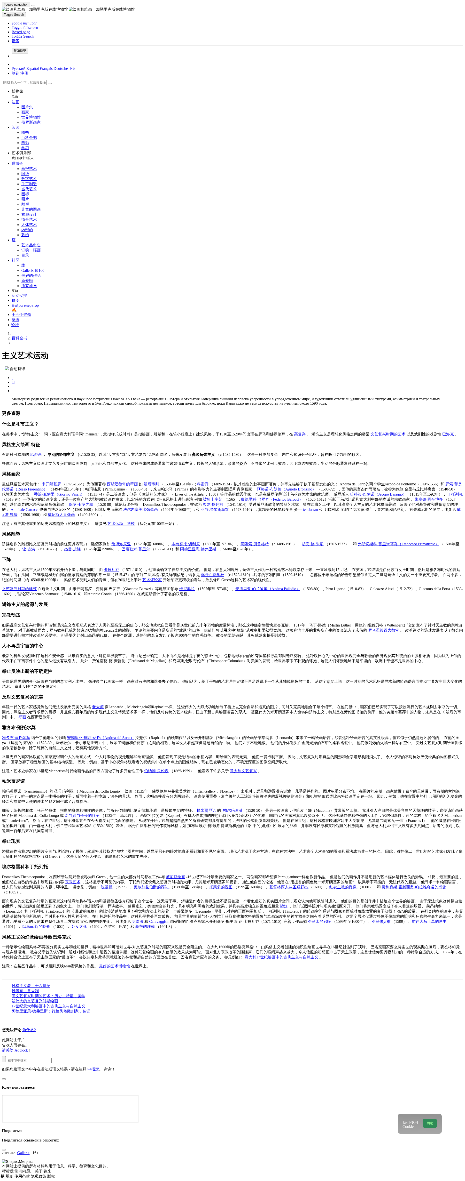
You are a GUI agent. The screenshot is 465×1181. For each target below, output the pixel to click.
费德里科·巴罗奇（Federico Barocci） (272, 499)
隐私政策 (39, 1176)
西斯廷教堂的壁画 (122, 484)
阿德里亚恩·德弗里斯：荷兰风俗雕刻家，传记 (51, 1011)
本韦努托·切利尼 (185, 544)
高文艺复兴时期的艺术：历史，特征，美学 (48, 996)
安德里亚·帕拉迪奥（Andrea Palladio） (267, 589)
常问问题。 (25, 1171)
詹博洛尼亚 (121, 544)
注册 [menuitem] (24, 73)
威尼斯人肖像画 (61, 515)
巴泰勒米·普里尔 (136, 549)
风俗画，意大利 (25, 991)
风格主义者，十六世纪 (31, 986)
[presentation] (237, 386)
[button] (24, 23)
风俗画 (36, 454)
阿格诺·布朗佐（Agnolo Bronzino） (286, 489)
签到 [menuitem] (15, 73)
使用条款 (22, 1176)
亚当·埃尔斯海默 (215, 509)
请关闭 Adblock (15, 1050)
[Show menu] (33, 5)
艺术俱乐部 (23, 155)
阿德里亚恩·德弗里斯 (198, 549)
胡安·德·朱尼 (313, 544)
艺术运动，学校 (121, 524)
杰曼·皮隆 (72, 549)
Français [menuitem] (46, 68)
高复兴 (300, 434)
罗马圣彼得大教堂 (383, 630)
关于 (39, 1171)
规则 (10, 1176)
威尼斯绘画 (175, 877)
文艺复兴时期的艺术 (388, 434)
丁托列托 (455, 494)
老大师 (98, 707)
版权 (51, 1176)
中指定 (93, 1069)
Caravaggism (159, 921)
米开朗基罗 (51, 484)
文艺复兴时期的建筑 (19, 589)
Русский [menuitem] (18, 68)
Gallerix (23, 1153)
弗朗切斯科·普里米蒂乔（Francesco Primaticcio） (398, 544)
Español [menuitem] (32, 68)
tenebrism (310, 509)
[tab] (12, 378)
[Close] (50, 83)
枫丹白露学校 (212, 575)
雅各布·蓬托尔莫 (16, 738)
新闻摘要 (20, 51)
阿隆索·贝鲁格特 (254, 544)
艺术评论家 (152, 580)
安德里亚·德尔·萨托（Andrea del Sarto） (100, 738)
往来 (47, 1171)
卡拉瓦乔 (111, 570)
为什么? (29, 1030)
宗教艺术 (72, 882)
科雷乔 (203, 484)
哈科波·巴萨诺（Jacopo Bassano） (378, 494)
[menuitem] (72, 68)
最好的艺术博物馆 (114, 966)
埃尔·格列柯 (213, 504)
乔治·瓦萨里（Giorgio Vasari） (59, 494)
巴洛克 (448, 434)
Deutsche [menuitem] (61, 68)
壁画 (22, 717)
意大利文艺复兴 (243, 771)
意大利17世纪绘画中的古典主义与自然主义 (281, 957)
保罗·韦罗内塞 (81, 504)
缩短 (284, 906)
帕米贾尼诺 (206, 810)
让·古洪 (28, 549)
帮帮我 (8, 1171)
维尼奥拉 (187, 589)
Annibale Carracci (25, 509)
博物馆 (17, 93)
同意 (430, 1123)
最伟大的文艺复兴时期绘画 (35, 1001)
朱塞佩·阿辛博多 (429, 499)
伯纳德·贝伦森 (156, 771)
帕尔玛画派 (232, 810)
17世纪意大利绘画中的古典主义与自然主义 (48, 1006)
